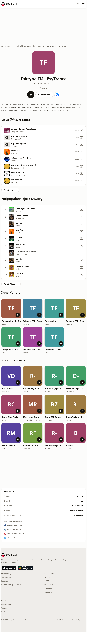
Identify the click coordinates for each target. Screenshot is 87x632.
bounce (70, 445)
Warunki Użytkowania (79, 620)
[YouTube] (81, 130)
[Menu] (83, 4)
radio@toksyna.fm (76, 510)
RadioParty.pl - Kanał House (75, 417)
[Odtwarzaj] (30, 94)
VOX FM (47, 577)
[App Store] (9, 568)
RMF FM (47, 581)
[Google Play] (25, 568)
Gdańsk (41, 46)
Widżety (4, 608)
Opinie (3, 612)
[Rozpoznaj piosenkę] (57, 94)
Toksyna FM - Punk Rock (32, 321)
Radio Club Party (10, 417)
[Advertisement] (43, 27)
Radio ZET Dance (53, 417)
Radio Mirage (8, 445)
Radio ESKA (48, 588)
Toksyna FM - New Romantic (54, 349)
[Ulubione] (78, 4)
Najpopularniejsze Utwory (11, 585)
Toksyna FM (50, 321)
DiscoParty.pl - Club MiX (75, 388)
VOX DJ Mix (7, 388)
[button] (11, 308)
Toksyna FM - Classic (11, 349)
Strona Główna (6, 46)
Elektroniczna (40, 83)
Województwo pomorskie (25, 46)
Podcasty (4, 581)
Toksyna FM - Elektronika (75, 321)
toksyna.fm (78, 515)
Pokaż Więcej (9, 284)
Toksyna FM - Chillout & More (32, 349)
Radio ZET (48, 592)
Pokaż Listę (9, 190)
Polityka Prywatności (63, 620)
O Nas (3, 600)
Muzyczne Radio (31, 417)
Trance (50, 83)
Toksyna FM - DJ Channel (11, 321)
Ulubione (45, 94)
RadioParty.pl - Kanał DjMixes (54, 388)
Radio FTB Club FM (32, 445)
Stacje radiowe (6, 577)
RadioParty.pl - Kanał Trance (54, 445)
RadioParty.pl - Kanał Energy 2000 (32, 388)
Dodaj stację (6, 604)
